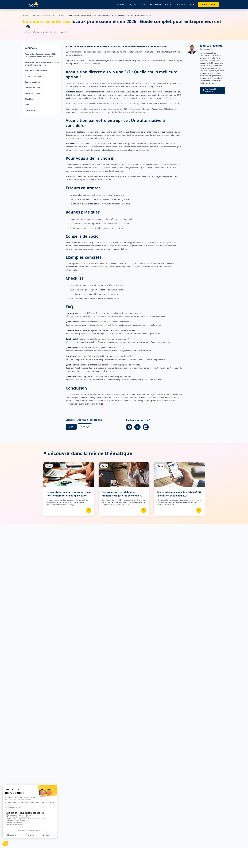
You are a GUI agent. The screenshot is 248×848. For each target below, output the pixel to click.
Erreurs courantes (33, 76)
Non (83, 426)
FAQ (27, 104)
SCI (151, 52)
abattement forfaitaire (164, 95)
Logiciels (133, 4)
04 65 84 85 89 (186, 4)
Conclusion (30, 110)
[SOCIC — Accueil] (34, 4)
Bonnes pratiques (33, 82)
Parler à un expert (208, 4)
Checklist (29, 99)
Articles (60, 15)
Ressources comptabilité (43, 15)
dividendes (101, 150)
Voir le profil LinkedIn (210, 90)
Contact (168, 4)
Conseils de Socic (32, 87)
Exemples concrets (33, 93)
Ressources (155, 4)
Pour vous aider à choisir (36, 70)
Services (120, 4)
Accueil (26, 15)
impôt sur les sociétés (139, 150)
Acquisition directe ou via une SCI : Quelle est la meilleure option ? (40, 55)
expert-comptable (95, 204)
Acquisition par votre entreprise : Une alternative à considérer (42, 63)
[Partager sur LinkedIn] (146, 427)
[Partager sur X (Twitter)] (137, 427)
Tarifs (143, 4)
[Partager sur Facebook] (129, 427)
